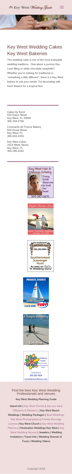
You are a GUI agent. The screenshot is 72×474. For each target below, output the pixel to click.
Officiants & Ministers (25, 410)
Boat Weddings (55, 414)
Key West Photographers (25, 419)
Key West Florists (34, 406)
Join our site (54, 406)
